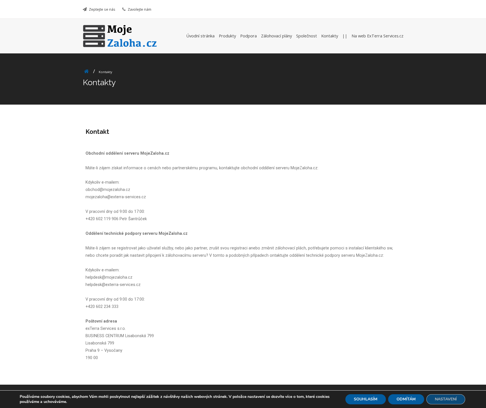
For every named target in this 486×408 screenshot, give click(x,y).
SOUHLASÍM (365, 399)
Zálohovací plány (276, 36)
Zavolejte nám (139, 9)
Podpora (248, 36)
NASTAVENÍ (446, 399)
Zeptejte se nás (102, 9)
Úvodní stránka (200, 36)
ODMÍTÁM (406, 399)
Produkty (227, 36)
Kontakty (329, 36)
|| (344, 36)
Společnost (306, 36)
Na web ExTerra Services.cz (377, 36)
